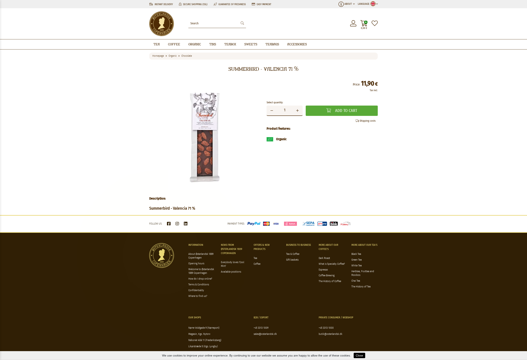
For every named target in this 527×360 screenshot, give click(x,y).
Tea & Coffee (292, 254)
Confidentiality (196, 290)
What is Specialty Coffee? (332, 264)
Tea (156, 44)
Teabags (272, 44)
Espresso (323, 269)
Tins (212, 44)
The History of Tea (361, 286)
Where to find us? (197, 296)
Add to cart (345, 111)
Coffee (174, 44)
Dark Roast (324, 258)
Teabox (230, 44)
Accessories (297, 44)
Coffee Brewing (327, 275)
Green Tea (356, 260)
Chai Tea (355, 281)
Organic (194, 44)
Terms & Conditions (198, 284)
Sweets (250, 44)
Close (359, 355)
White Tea (356, 265)
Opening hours (196, 263)
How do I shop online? (200, 279)
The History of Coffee (330, 281)
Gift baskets (292, 260)
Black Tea (356, 254)
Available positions (231, 272)
